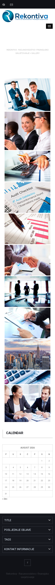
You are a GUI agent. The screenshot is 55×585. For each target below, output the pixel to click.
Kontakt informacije (19, 549)
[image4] (27, 260)
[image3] (27, 229)
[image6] (27, 323)
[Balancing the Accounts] (27, 377)
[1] (27, 403)
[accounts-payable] (27, 166)
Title (7, 520)
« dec (4, 499)
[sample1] (27, 94)
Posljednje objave (17, 529)
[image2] (27, 197)
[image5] (27, 291)
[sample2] (27, 131)
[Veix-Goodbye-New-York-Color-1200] (27, 354)
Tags (7, 539)
